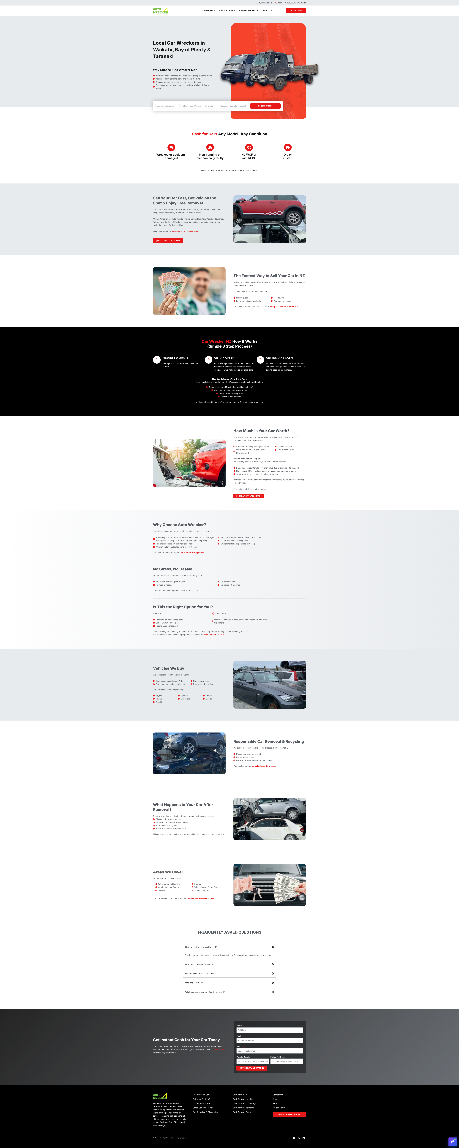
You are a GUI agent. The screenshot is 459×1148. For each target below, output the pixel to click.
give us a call (218, 1049)
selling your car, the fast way (185, 231)
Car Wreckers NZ (247, 10)
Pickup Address (277, 1057)
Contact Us (266, 10)
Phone (239, 1046)
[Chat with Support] (452, 1141)
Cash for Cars (225, 10)
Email (239, 1036)
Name (239, 1026)
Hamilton (208, 10)
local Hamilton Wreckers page (201, 898)
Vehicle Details (243, 1057)
